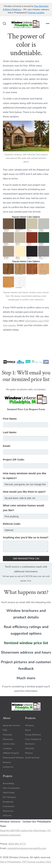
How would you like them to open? (24, 491)
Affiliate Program (11, 753)
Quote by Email (32, 757)
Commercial (8, 806)
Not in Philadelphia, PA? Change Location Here (25, 861)
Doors (28, 730)
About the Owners (11, 725)
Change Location (36, 12)
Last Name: (10, 432)
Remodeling (8, 783)
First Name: (10, 418)
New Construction (11, 788)
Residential (8, 801)
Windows (29, 725)
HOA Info (7, 815)
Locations (7, 748)
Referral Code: (12, 523)
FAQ (5, 730)
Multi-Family (8, 792)
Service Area (9, 743)
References (8, 811)
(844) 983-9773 (17, 843)
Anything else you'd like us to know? (25, 537)
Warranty (29, 748)
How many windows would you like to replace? (24, 476)
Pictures (29, 753)
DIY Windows (9, 797)
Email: (7, 446)
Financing (7, 734)
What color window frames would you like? (23, 508)
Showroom (8, 739)
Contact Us (8, 766)
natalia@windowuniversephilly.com (26, 848)
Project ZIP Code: (14, 459)
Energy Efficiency (33, 734)
